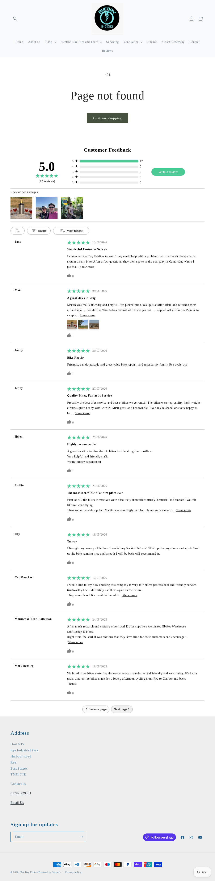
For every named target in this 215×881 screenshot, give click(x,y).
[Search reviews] (17, 231)
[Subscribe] (81, 837)
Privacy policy (73, 872)
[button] (15, 18)
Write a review (168, 172)
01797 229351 (20, 793)
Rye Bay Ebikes (29, 872)
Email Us (17, 802)
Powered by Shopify (49, 872)
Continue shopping (107, 118)
